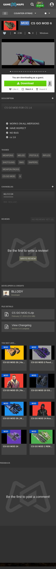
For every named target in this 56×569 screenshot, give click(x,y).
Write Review (28, 258)
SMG (21, 162)
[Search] (32, 4)
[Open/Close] (53, 98)
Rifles (46, 155)
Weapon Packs (11, 169)
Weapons (8, 155)
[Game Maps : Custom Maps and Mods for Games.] (13, 4)
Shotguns (8, 162)
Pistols (33, 155)
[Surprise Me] (47, 13)
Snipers (33, 162)
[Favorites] (5, 13)
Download (27, 83)
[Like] (4, 33)
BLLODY (17, 291)
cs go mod (9, 176)
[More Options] (50, 83)
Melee (21, 155)
